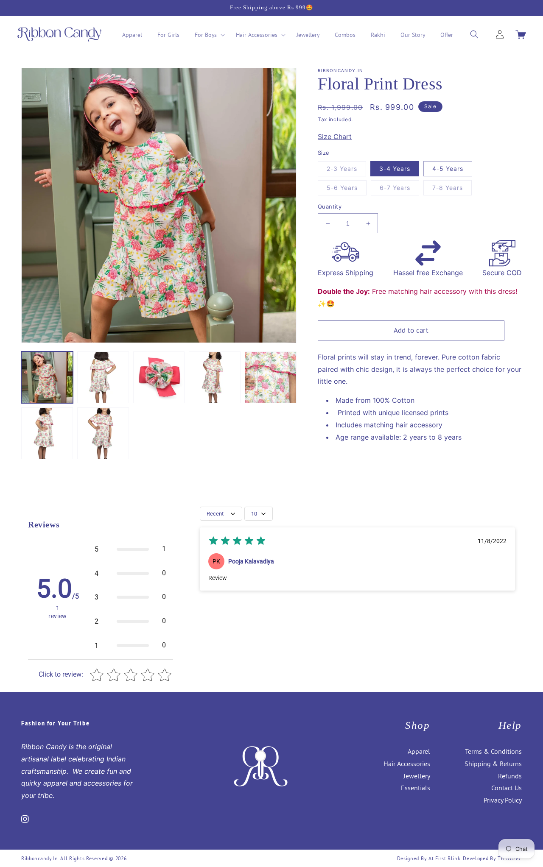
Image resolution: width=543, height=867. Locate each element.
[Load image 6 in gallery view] (47, 433)
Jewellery (416, 776)
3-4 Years (394, 168)
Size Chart (335, 136)
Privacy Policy (503, 800)
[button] (207, 35)
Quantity (329, 206)
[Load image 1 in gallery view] (47, 377)
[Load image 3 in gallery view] (159, 377)
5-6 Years (347, 189)
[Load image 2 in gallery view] (103, 377)
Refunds (510, 776)
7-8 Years (452, 189)
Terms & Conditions (493, 751)
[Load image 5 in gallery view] (271, 377)
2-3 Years (346, 170)
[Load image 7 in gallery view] (103, 433)
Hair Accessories (406, 763)
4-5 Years (447, 168)
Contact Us (506, 787)
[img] (237, 542)
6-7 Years (399, 189)
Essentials (415, 787)
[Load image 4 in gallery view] (215, 377)
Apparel (419, 751)
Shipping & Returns (493, 763)
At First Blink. (445, 858)
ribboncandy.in (39, 858)
